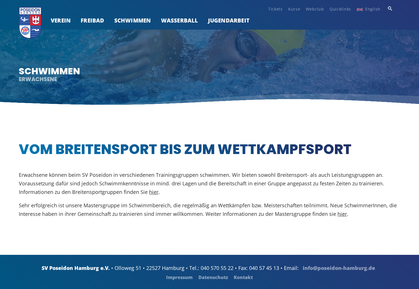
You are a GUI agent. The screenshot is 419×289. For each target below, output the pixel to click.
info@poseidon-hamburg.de (339, 268)
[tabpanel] (209, 67)
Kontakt (243, 277)
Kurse (294, 9)
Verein (61, 20)
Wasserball (179, 20)
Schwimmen (132, 20)
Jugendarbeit (228, 20)
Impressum (179, 277)
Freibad (92, 20)
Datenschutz (213, 277)
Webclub (315, 9)
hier (153, 191)
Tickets (275, 9)
